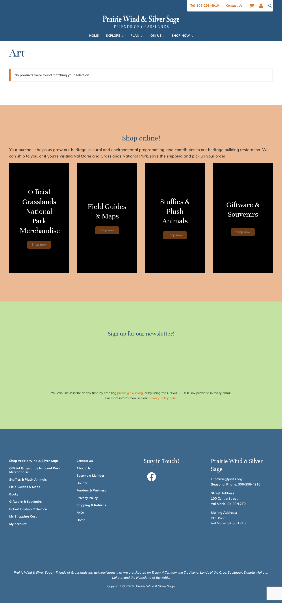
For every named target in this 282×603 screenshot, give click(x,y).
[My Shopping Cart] (252, 5)
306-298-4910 (249, 484)
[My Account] (262, 5)
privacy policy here (162, 398)
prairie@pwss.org (130, 393)
